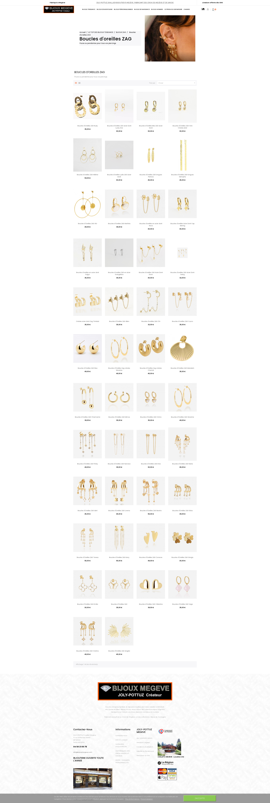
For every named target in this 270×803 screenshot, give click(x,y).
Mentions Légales (143, 742)
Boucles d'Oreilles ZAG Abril (87, 511)
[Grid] (76, 82)
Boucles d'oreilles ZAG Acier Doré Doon (151, 273)
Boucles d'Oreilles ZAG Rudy (88, 126)
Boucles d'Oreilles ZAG (119, 604)
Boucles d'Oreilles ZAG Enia (151, 464)
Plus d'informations (132, 799)
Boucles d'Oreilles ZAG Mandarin (182, 368)
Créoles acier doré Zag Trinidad (87, 321)
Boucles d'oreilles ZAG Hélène (87, 175)
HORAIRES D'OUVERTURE (121, 745)
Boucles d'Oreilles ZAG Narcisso (119, 464)
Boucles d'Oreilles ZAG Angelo (119, 651)
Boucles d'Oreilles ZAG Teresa (87, 557)
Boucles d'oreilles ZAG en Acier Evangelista (119, 273)
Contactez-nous (121, 735)
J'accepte (200, 798)
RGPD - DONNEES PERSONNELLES (122, 761)
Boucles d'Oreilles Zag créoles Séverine (119, 369)
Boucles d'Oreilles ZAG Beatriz (151, 511)
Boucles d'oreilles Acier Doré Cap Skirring (182, 225)
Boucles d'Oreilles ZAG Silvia (182, 511)
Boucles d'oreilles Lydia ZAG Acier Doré (119, 176)
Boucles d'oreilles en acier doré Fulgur (87, 273)
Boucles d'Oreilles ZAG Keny (119, 557)
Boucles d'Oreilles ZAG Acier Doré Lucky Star (119, 127)
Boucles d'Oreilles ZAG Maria (182, 464)
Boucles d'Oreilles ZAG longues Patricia (151, 176)
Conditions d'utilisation (145, 747)
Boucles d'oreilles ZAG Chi (151, 321)
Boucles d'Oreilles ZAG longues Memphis (182, 176)
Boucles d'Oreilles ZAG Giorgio (182, 557)
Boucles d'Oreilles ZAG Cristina (87, 651)
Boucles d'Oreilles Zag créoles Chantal (151, 369)
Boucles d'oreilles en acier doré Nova (151, 225)
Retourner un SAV (143, 755)
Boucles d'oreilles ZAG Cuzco (182, 321)
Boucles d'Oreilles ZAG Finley (87, 464)
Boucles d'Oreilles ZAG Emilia (87, 604)
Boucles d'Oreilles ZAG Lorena (119, 511)
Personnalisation (146, 799)
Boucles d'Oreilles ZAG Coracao (150, 557)
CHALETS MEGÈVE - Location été (171, 757)
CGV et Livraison (121, 740)
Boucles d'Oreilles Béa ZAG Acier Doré (151, 127)
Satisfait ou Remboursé (145, 751)
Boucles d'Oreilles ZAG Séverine (182, 417)
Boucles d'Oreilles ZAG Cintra (150, 417)
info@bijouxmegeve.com (82, 752)
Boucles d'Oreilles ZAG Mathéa (119, 224)
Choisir (177, 83)
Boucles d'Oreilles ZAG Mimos (119, 417)
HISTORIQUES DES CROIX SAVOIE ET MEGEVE (122, 753)
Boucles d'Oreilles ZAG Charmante (87, 417)
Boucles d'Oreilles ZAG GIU (87, 224)
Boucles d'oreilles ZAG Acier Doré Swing (182, 273)
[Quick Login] (208, 9)
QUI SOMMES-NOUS (144, 738)
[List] (79, 82)
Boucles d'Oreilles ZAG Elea (87, 368)
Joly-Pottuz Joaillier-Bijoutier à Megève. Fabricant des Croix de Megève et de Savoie (135, 3)
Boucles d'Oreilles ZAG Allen (119, 321)
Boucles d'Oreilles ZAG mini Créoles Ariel (182, 127)
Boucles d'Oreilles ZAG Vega (182, 604)
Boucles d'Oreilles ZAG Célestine (151, 604)
